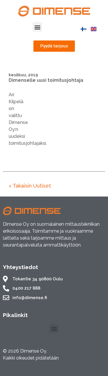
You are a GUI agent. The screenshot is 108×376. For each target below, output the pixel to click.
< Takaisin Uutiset (30, 186)
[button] (37, 27)
